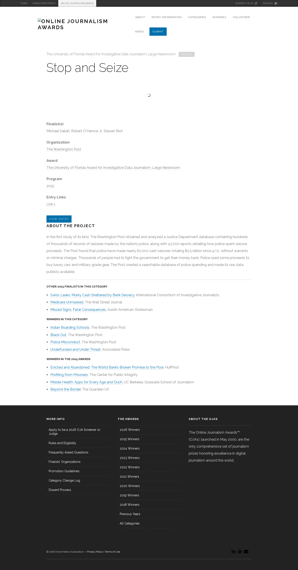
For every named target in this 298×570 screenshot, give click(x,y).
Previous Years (130, 514)
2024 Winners (130, 448)
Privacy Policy (95, 551)
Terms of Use (112, 551)
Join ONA (267, 3)
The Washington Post (63, 149)
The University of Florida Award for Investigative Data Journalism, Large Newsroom (113, 168)
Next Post (249, 55)
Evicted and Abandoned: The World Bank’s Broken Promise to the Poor (106, 367)
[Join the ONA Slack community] (240, 552)
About (140, 17)
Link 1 (50, 204)
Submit (158, 31)
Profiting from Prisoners (69, 375)
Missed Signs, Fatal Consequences (78, 310)
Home (24, 3)
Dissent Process (60, 490)
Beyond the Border (65, 389)
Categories (197, 17)
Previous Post (239, 55)
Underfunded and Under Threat (75, 349)
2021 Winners (129, 476)
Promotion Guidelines (64, 471)
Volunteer (241, 17)
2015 (50, 186)
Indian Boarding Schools (69, 327)
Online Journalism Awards (77, 3)
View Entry (59, 218)
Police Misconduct (65, 342)
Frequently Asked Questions (68, 452)
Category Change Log (64, 480)
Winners (219, 17)
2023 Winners (130, 458)
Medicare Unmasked (66, 302)
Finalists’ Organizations (64, 461)
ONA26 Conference (44, 3)
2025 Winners (129, 439)
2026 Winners (130, 429)
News (139, 31)
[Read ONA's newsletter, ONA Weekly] (246, 552)
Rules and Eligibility (62, 443)
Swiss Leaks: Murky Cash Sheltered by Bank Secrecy (92, 295)
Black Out (58, 335)
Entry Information (167, 17)
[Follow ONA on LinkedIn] (234, 552)
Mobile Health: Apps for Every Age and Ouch (86, 382)
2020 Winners (130, 486)
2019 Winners (129, 495)
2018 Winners (129, 504)
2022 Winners (130, 467)
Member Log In (244, 3)
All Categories (130, 523)
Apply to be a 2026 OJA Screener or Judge (74, 431)
